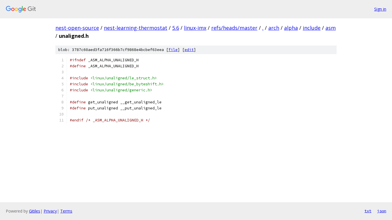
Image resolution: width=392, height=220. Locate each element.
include (312, 27)
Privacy (50, 211)
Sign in (380, 9)
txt (367, 210)
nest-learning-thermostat (135, 27)
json (381, 210)
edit (189, 49)
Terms (66, 211)
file (173, 49)
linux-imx (195, 27)
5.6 (175, 27)
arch (273, 27)
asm (330, 27)
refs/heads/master (234, 27)
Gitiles (34, 211)
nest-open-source (77, 27)
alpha (291, 27)
